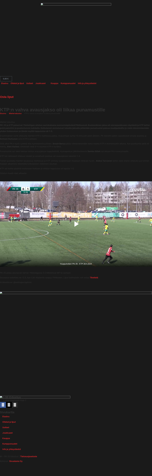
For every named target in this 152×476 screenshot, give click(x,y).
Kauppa (6, 438)
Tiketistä (94, 277)
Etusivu (3, 113)
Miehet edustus (15, 113)
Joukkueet (7, 433)
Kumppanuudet (9, 444)
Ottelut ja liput (9, 422)
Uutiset (5, 427)
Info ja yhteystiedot (11, 449)
